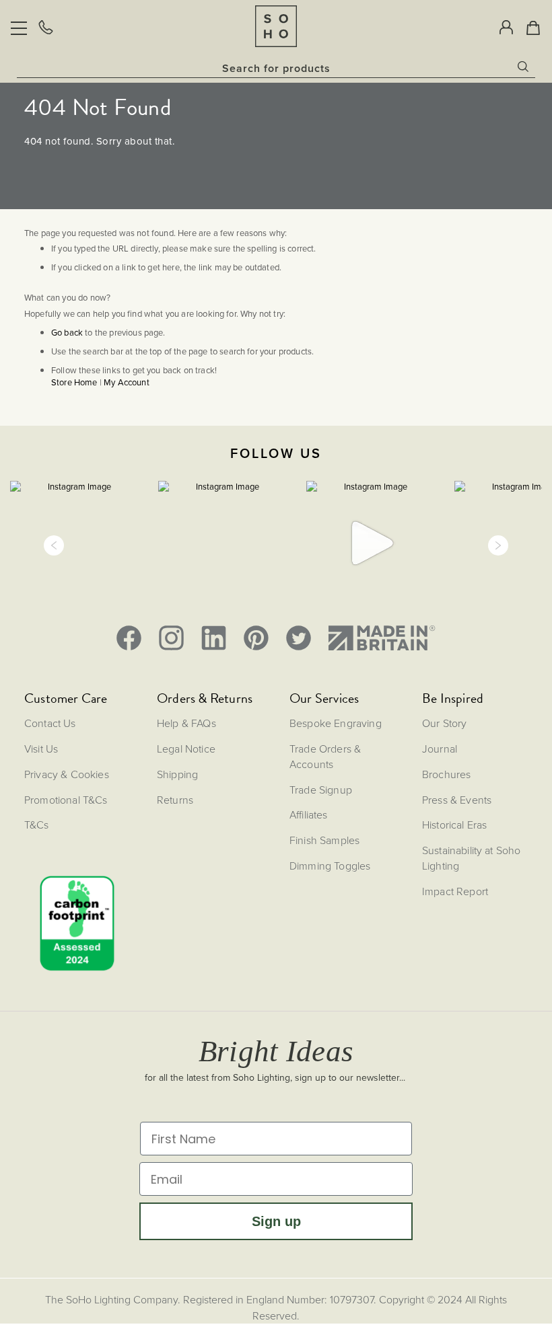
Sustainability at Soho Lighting (471, 858)
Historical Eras (454, 824)
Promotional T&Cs (66, 799)
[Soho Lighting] (276, 26)
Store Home (74, 382)
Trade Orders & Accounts (325, 756)
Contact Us (50, 723)
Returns (175, 799)
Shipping (177, 774)
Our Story (444, 723)
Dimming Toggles (329, 865)
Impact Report (455, 891)
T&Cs (36, 824)
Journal (439, 748)
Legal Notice (186, 748)
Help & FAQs (186, 723)
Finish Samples (324, 840)
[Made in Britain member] (382, 637)
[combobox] (276, 68)
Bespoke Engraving (335, 723)
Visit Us (41, 748)
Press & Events (456, 799)
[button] (54, 545)
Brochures (446, 774)
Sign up (276, 1221)
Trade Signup (320, 789)
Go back (67, 332)
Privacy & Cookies (66, 774)
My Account (126, 382)
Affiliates (308, 814)
